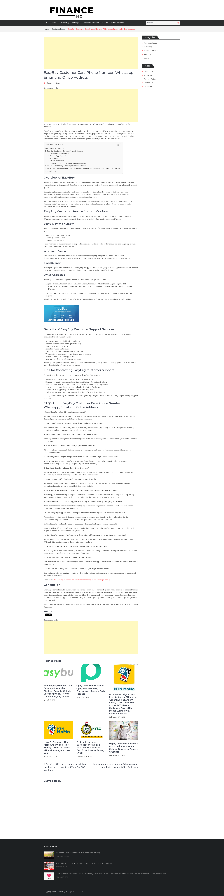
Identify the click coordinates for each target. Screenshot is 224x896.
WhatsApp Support (58, 156)
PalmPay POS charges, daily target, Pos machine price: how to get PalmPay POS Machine (65, 767)
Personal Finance (91, 23)
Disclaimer (148, 86)
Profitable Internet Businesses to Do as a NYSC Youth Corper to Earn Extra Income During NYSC (90, 747)
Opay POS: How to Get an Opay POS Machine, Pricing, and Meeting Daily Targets (90, 689)
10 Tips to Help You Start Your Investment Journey (78, 853)
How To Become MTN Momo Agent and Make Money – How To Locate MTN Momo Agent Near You (57, 747)
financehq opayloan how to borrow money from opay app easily (82, 580)
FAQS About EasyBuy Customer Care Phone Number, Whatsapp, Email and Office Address (83, 168)
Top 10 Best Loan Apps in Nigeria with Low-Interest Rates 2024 (84, 863)
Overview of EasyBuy (55, 148)
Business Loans (118, 23)
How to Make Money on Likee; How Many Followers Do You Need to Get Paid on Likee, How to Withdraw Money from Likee (111, 874)
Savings (75, 23)
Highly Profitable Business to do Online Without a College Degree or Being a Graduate (123, 747)
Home (53, 23)
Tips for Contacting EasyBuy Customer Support (66, 166)
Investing (64, 23)
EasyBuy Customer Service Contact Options (65, 151)
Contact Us (148, 83)
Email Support (56, 158)
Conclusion (51, 171)
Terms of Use (150, 72)
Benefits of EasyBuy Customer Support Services (66, 163)
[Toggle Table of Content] (117, 145)
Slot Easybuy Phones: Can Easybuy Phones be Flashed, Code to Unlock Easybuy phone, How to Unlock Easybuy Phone (58, 691)
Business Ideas (53, 83)
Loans (105, 23)
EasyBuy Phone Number (60, 153)
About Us (148, 75)
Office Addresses (57, 161)
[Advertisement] (91, 53)
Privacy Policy (150, 79)
